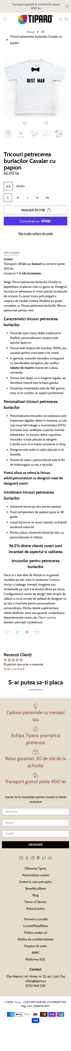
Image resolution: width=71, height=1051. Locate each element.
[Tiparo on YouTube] (50, 859)
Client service (47, 617)
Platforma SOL (35, 959)
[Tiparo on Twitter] (44, 859)
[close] (67, 6)
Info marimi (11, 252)
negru (20, 186)
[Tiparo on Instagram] (33, 859)
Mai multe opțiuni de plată (35, 233)
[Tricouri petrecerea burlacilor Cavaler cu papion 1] (35, 85)
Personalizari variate (35, 875)
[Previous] (26, 123)
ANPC (35, 953)
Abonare (35, 845)
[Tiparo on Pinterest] (38, 859)
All (42, 31)
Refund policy (35, 908)
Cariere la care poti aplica (35, 882)
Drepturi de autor (35, 946)
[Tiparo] (35, 19)
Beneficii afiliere (35, 888)
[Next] (45, 123)
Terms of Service (35, 902)
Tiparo (17, 1002)
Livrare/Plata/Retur (35, 926)
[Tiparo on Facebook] (27, 859)
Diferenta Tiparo (35, 868)
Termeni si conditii (36, 919)
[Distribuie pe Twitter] (7, 632)
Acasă (31, 31)
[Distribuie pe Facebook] (17, 632)
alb (8, 186)
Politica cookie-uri (35, 932)
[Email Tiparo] (21, 859)
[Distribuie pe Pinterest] (27, 632)
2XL (47, 197)
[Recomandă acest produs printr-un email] (37, 632)
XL (37, 197)
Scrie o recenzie (14, 669)
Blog (36, 895)
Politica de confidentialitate (35, 939)
